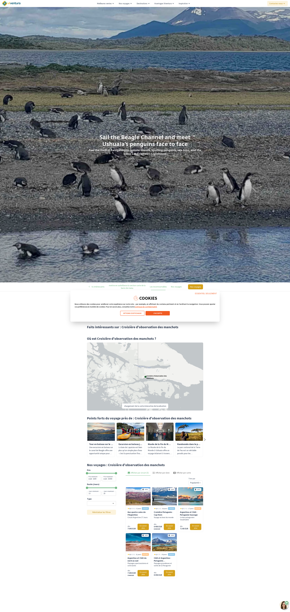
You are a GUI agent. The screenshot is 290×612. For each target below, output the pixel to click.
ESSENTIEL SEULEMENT (206, 294)
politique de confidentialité (146, 307)
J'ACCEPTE (157, 313)
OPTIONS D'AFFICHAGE (132, 313)
